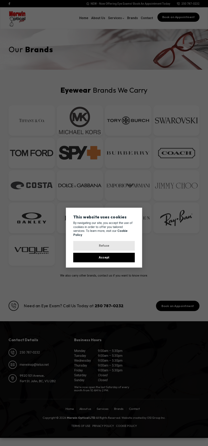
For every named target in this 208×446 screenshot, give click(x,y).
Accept (104, 257)
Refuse (104, 245)
